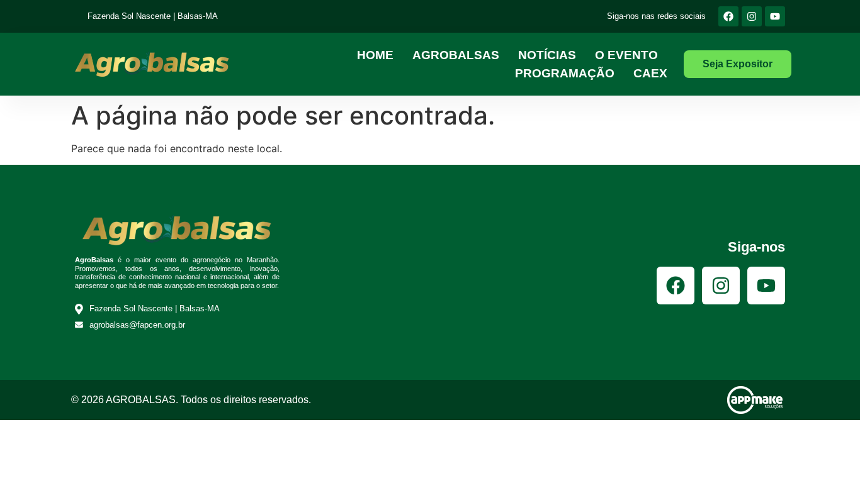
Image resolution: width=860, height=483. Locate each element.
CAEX (650, 73)
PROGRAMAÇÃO (564, 73)
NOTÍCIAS (547, 55)
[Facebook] (728, 16)
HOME (375, 55)
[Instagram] (752, 16)
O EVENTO (626, 55)
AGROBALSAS (455, 55)
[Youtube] (775, 16)
